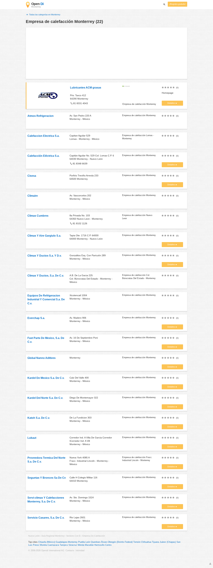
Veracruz (73, 545)
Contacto (70, 550)
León (88, 542)
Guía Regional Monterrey (52, 536)
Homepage (167, 93)
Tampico (64, 545)
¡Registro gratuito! (177, 4)
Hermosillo (99, 545)
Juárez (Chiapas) (168, 542)
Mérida (81, 545)
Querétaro (95, 542)
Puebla (81, 542)
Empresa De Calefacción (93, 536)
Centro (108, 545)
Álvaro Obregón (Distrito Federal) (117, 542)
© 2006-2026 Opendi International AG (46, 550)
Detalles (171, 103)
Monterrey (73, 542)
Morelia (43, 545)
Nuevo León (33, 536)
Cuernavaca (53, 545)
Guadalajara (61, 542)
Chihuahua (146, 542)
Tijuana (155, 542)
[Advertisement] (106, 53)
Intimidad (80, 550)
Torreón (136, 542)
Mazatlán (89, 545)
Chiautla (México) (46, 542)
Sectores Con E (73, 536)
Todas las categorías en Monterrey (44, 14)
